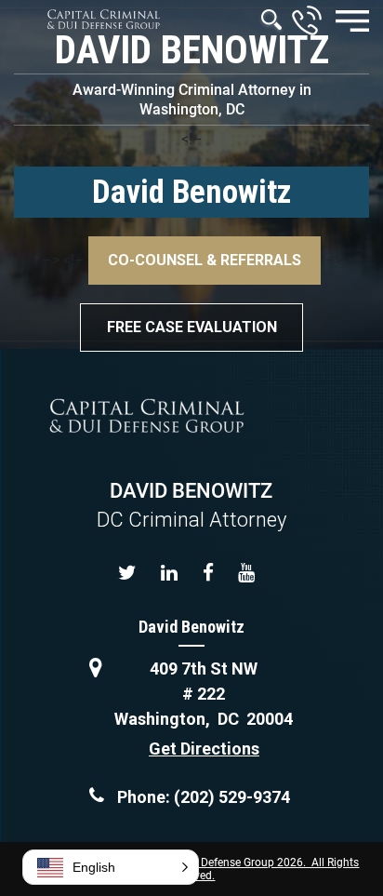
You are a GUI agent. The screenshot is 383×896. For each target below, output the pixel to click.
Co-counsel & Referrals (204, 260)
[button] (110, 867)
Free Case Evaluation (192, 327)
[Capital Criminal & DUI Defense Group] (103, 19)
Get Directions (204, 748)
